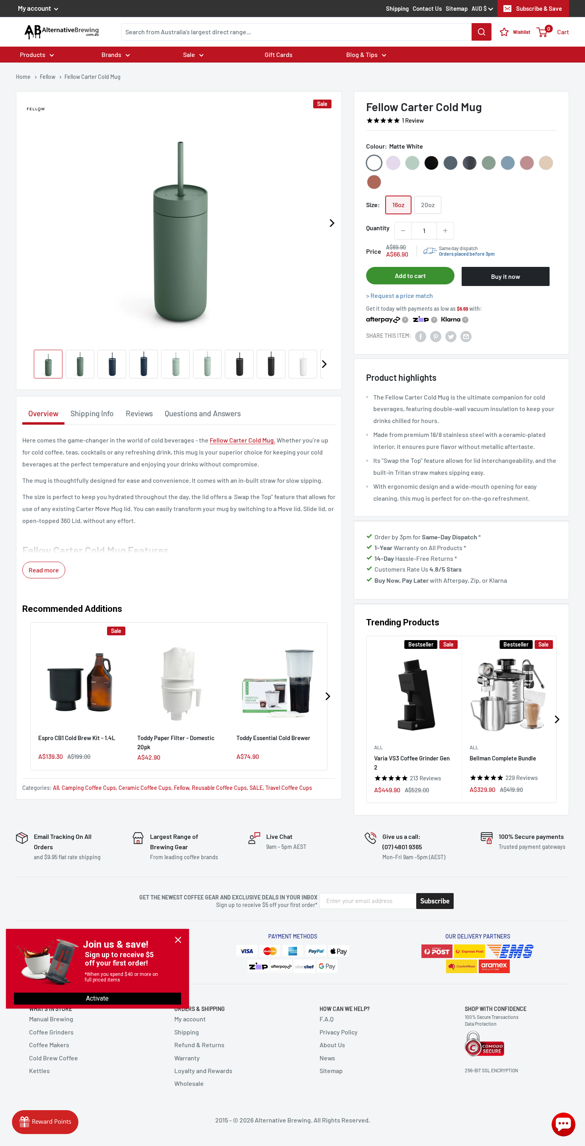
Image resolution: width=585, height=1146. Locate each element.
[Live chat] (563, 1124)
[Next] (331, 223)
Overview (43, 413)
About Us (332, 1044)
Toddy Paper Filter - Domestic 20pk (175, 742)
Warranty (187, 1058)
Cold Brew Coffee (53, 1058)
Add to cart (410, 275)
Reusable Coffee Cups (219, 787)
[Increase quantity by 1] (445, 230)
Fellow (181, 787)
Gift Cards (278, 54)
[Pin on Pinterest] (435, 336)
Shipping (397, 8)
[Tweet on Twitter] (450, 336)
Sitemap (457, 8)
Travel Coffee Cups (288, 787)
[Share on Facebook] (420, 336)
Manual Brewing (51, 1019)
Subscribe (435, 901)
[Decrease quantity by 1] (403, 230)
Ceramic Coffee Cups (145, 787)
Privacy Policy (339, 1032)
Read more (44, 570)
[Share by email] (466, 336)
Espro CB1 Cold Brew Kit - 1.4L (76, 737)
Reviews (139, 413)
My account (35, 8)
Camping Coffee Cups (89, 787)
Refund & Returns (199, 1044)
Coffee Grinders (51, 1032)
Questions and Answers (203, 413)
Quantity (378, 227)
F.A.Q (326, 1019)
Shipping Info (92, 413)
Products (32, 54)
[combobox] (306, 32)
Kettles (39, 1070)
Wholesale (189, 1083)
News (327, 1058)
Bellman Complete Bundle (503, 758)
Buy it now (505, 276)
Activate (97, 998)
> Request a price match (399, 295)
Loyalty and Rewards (203, 1070)
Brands (111, 54)
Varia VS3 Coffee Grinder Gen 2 (412, 762)
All (378, 747)
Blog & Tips (362, 54)
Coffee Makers (49, 1044)
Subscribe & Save (539, 8)
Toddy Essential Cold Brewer (273, 737)
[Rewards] (45, 1122)
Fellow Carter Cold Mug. (242, 440)
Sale (189, 54)
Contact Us (427, 8)
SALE (256, 787)
